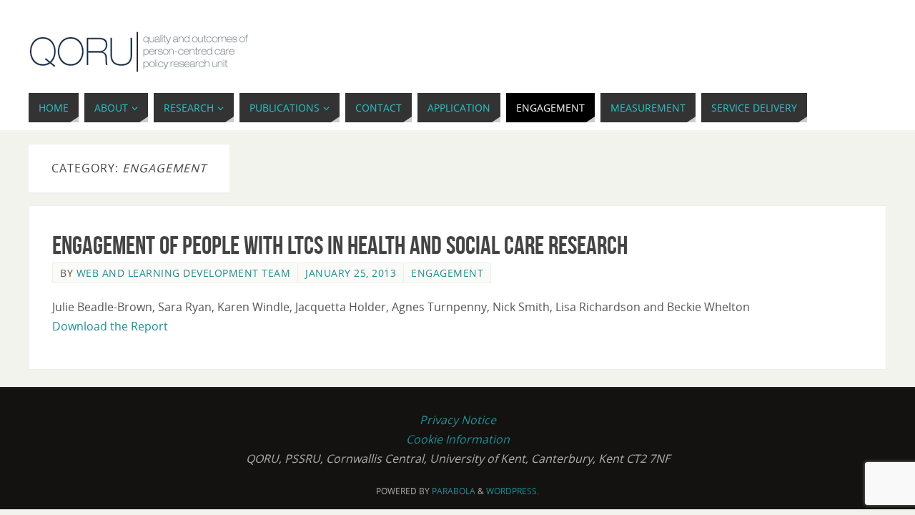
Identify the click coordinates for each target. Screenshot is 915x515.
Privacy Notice (458, 420)
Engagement (447, 273)
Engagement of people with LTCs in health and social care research (340, 245)
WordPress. (512, 491)
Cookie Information (458, 439)
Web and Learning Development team (183, 273)
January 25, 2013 (350, 273)
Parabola (453, 491)
